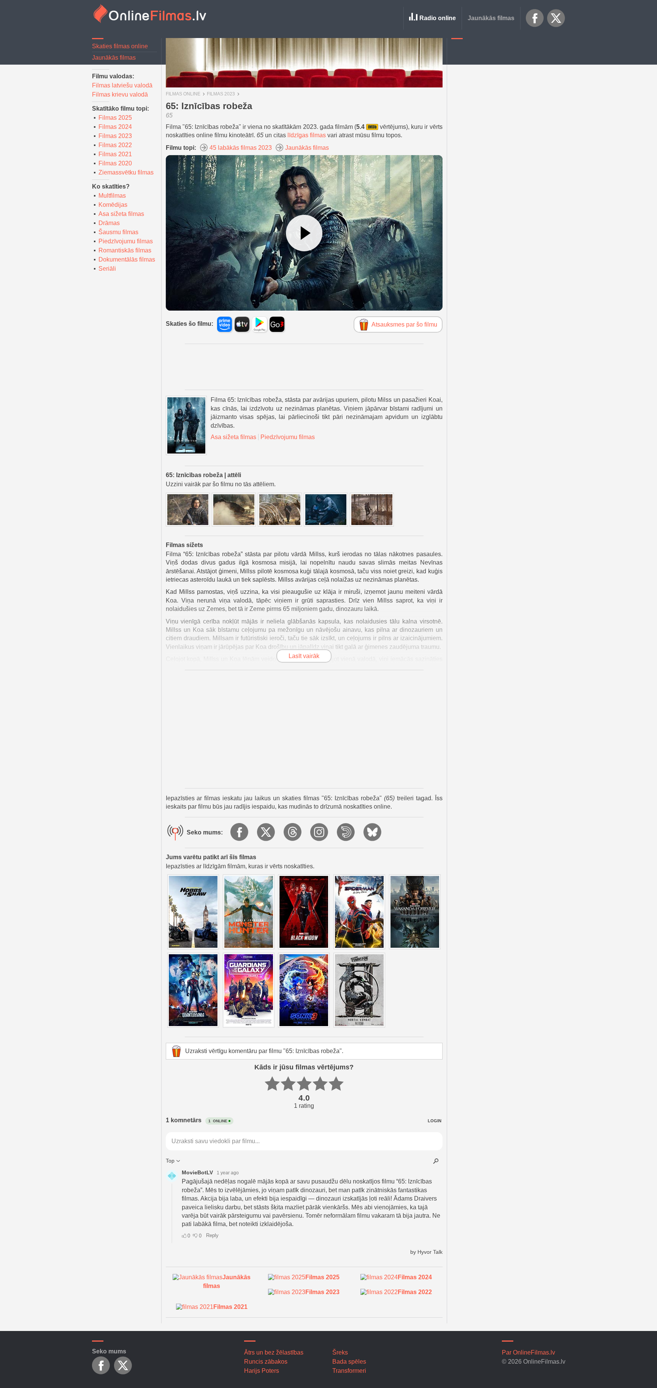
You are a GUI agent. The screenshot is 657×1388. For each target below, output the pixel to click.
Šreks (340, 1352)
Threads (293, 832)
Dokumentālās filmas (126, 259)
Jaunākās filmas (491, 18)
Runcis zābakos (265, 1361)
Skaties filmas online (120, 46)
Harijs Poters (261, 1370)
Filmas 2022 (115, 145)
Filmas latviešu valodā (122, 85)
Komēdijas (112, 204)
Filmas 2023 (115, 136)
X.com (556, 18)
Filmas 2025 (115, 117)
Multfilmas (112, 195)
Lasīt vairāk (304, 656)
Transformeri (349, 1370)
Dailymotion (346, 832)
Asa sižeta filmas (121, 214)
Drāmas (109, 223)
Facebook (535, 18)
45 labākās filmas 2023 (240, 147)
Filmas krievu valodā (120, 94)
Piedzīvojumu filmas (125, 241)
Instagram (319, 832)
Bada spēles (349, 1361)
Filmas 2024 (115, 127)
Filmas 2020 (115, 163)
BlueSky (372, 832)
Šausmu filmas (118, 232)
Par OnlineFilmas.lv (528, 1352)
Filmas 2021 (115, 154)
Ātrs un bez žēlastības (273, 1352)
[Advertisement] (508, 158)
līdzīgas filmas (306, 135)
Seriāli (107, 268)
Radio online (437, 18)
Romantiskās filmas (124, 250)
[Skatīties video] (304, 233)
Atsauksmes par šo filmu (404, 324)
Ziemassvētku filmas (126, 172)
